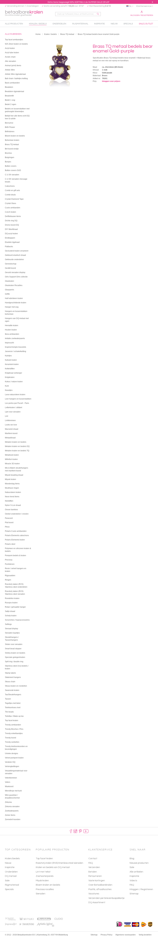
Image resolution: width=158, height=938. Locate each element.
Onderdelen (11, 872)
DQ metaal (11, 876)
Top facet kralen (44, 858)
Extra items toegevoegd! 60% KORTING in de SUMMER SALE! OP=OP (78, 2)
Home (38, 34)
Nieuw (8, 863)
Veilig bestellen (145, 935)
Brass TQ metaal (67, 34)
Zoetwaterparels (44, 876)
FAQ (132, 885)
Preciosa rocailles (45, 889)
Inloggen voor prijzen (111, 81)
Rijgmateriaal (12, 885)
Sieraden (40, 894)
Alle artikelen (136, 872)
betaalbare (24, 13)
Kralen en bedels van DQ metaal (53, 867)
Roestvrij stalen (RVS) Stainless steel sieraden (59, 863)
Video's (133, 880)
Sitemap (134, 894)
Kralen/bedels (12, 858)
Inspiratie (10, 867)
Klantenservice (144, 6)
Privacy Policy (106, 935)
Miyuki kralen (42, 880)
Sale (7, 880)
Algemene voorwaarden (125, 935)
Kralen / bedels (50, 34)
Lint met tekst (43, 872)
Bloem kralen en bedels (48, 885)
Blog (132, 858)
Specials (9, 889)
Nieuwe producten (139, 863)
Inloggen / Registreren (141, 15)
